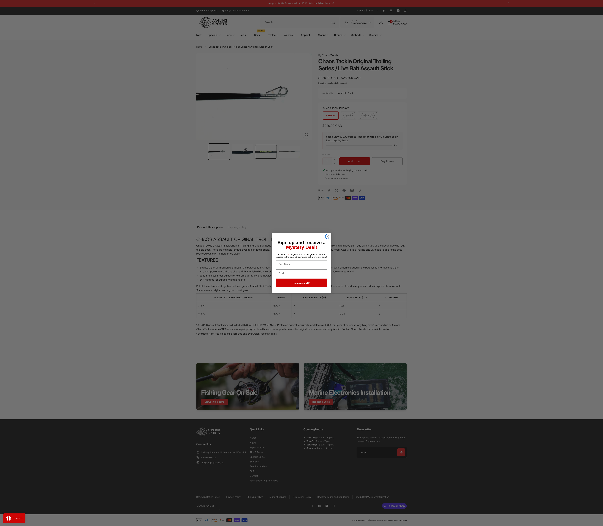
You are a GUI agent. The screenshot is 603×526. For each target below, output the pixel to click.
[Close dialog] (327, 236)
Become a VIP (301, 283)
